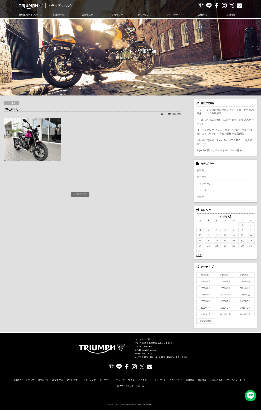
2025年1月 (205, 314)
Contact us (239, 5)
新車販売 (30, 14)
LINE (209, 5)
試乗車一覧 (59, 14)
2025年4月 (206, 307)
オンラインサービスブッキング (167, 380)
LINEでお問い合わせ (250, 395)
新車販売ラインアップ (23, 380)
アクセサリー (116, 14)
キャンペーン (204, 183)
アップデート (173, 14)
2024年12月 (225, 314)
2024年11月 (245, 314)
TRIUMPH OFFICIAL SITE (201, 5)
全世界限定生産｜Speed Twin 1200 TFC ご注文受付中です (224, 142)
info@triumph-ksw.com (145, 350)
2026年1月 (225, 288)
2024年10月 (205, 321)
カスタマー (203, 176)
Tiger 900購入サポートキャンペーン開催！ (221, 150)
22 (242, 240)
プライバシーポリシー (237, 380)
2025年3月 (225, 307)
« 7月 (199, 255)
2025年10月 (225, 294)
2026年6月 (245, 275)
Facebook (216, 5)
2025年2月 (245, 307)
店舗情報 (202, 14)
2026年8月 (206, 275)
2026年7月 (225, 275)
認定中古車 (87, 14)
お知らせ (202, 170)
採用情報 (230, 14)
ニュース (202, 190)
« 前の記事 (80, 194)
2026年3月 (245, 281)
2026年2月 (206, 288)
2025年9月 (245, 294)
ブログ (200, 196)
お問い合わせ (216, 380)
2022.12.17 (176, 114)
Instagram (224, 5)
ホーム (141, 386)
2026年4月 (225, 281)
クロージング (145, 14)
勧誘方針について (125, 386)
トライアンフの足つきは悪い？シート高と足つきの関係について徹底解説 (225, 111)
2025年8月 (206, 301)
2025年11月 (205, 294)
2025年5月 (245, 301)
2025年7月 (225, 301)
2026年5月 (206, 281)
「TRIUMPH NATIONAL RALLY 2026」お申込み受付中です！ (225, 121)
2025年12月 (245, 288)
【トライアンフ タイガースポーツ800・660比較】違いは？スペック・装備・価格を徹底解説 (225, 132)
